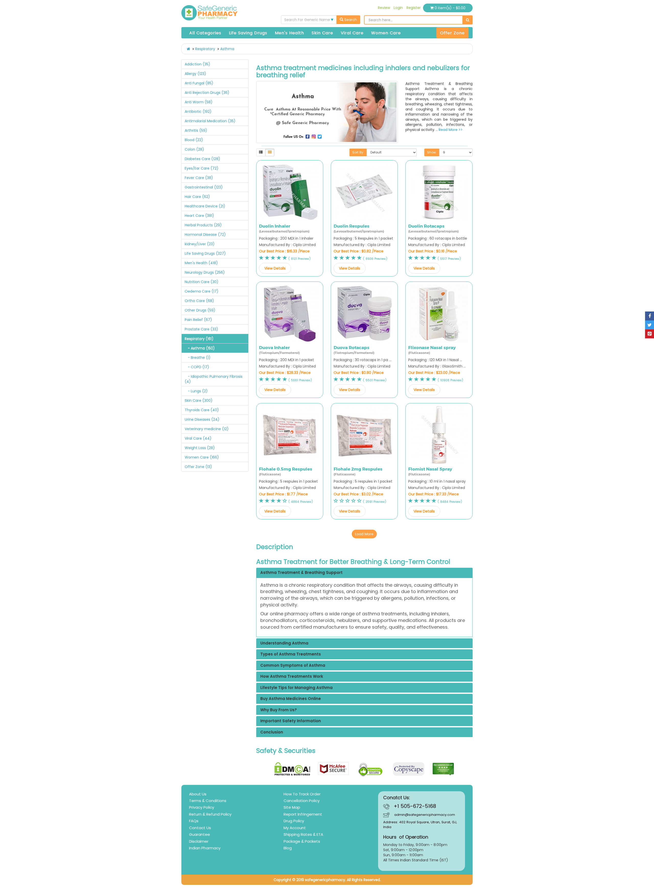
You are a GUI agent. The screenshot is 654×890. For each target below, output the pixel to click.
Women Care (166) (202, 457)
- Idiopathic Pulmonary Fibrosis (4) (213, 379)
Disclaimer (198, 841)
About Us (197, 794)
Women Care (386, 33)
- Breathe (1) (198, 357)
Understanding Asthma (284, 643)
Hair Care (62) (197, 196)
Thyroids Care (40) (202, 410)
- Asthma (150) (200, 348)
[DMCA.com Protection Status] (292, 769)
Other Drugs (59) (200, 310)
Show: (432, 152)
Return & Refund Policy (210, 814)
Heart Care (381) (199, 215)
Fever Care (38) (199, 177)
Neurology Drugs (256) (205, 272)
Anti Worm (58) (199, 102)
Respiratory (205, 48)
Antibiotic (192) (198, 111)
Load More (364, 534)
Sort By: (358, 152)
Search (350, 19)
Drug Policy (294, 821)
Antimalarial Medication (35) (210, 121)
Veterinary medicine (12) (207, 428)
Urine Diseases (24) (202, 419)
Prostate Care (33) (201, 329)
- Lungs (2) (196, 391)
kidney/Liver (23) (200, 244)
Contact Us (200, 827)
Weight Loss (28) (200, 447)
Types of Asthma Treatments (290, 654)
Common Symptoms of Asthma (292, 665)
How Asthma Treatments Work (291, 676)
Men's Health (289, 33)
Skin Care (322, 33)
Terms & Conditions (207, 800)
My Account (295, 827)
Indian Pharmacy (204, 848)
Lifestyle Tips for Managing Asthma (296, 688)
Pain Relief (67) (198, 319)
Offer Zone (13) (198, 466)
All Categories (205, 33)
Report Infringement (303, 814)
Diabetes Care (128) (202, 158)
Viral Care (352, 33)
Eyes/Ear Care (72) (201, 168)
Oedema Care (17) (201, 291)
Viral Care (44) (198, 438)
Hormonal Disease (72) (205, 234)
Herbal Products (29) (203, 225)
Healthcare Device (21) (205, 206)
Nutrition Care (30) (201, 281)
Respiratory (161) (199, 338)
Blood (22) (194, 139)
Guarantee (199, 834)
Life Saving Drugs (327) (205, 253)
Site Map (292, 807)
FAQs (193, 821)
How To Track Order (302, 794)
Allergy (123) (195, 73)
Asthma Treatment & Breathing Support (301, 573)
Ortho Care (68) (199, 300)
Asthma (227, 48)
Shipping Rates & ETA (303, 834)
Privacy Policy (201, 807)
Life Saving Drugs (248, 33)
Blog (288, 848)
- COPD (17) (197, 367)
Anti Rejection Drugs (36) (207, 92)
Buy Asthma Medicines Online (290, 699)
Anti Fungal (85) (199, 83)
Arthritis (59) (196, 130)
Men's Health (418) (201, 262)
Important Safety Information (290, 721)
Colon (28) (194, 149)
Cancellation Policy (302, 800)
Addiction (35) (197, 64)
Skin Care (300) (199, 400)
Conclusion (271, 732)
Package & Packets (302, 841)
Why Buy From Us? (278, 710)
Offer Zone (452, 33)
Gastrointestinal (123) (204, 187)
